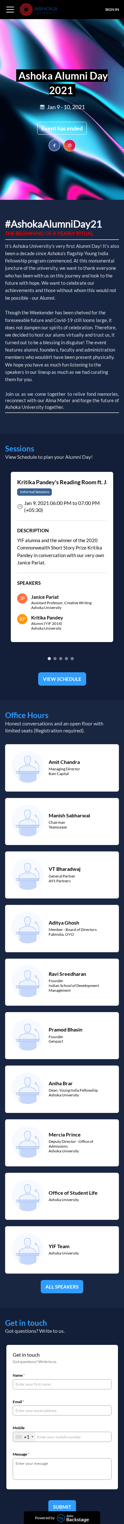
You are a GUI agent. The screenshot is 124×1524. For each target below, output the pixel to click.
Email (18, 1402)
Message (21, 1454)
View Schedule (62, 679)
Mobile (18, 1428)
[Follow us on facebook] (54, 145)
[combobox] (24, 1437)
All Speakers (62, 1287)
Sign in (112, 9)
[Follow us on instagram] (69, 145)
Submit (62, 1507)
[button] (10, 9)
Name (19, 1375)
